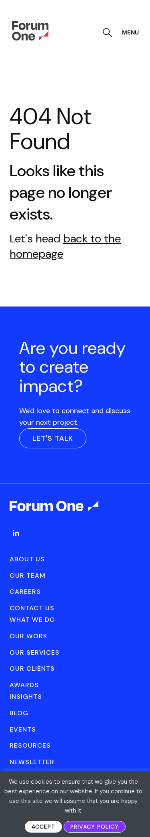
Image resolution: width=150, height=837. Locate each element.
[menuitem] (16, 541)
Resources (30, 745)
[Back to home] (55, 513)
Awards (24, 685)
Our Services (35, 652)
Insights (26, 696)
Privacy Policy (94, 826)
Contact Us (32, 608)
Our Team (28, 575)
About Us (27, 559)
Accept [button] (43, 826)
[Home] (30, 38)
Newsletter (32, 762)
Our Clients (32, 668)
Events (23, 729)
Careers (25, 591)
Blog (19, 713)
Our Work (29, 636)
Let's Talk (52, 438)
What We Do (32, 619)
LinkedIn (16, 533)
